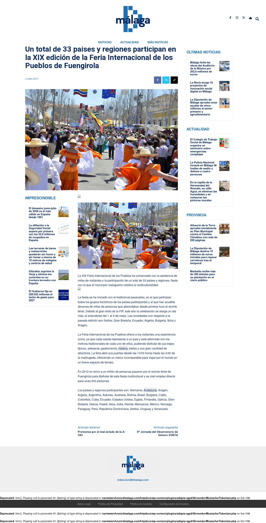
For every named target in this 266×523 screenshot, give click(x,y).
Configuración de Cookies (174, 504)
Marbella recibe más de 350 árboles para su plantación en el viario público (203, 275)
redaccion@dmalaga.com (133, 480)
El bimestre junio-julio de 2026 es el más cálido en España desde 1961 (42, 212)
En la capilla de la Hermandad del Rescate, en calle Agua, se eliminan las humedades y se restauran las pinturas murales (203, 191)
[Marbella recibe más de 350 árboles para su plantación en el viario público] (224, 275)
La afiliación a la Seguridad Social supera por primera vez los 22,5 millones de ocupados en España (42, 232)
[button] (257, 18)
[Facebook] (230, 17)
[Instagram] (237, 17)
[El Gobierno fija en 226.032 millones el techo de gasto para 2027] (63, 295)
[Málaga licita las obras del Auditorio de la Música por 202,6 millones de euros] (224, 66)
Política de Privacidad (110, 504)
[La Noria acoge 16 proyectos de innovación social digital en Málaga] (224, 86)
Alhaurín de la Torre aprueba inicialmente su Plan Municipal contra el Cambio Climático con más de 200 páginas (203, 232)
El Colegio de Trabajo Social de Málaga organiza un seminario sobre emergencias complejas (203, 146)
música (123, 348)
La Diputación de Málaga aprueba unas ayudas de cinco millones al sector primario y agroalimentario (203, 106)
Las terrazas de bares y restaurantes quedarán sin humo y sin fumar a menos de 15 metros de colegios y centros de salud (42, 255)
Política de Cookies (141, 504)
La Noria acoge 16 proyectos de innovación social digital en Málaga (201, 86)
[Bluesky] (250, 17)
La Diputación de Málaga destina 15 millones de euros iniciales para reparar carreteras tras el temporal (203, 255)
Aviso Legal (84, 504)
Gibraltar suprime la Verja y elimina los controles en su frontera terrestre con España (42, 277)
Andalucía (150, 390)
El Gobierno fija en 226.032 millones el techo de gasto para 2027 (41, 295)
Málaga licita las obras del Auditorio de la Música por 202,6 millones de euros (202, 68)
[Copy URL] (174, 80)
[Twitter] (243, 17)
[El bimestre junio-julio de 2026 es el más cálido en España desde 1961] (63, 212)
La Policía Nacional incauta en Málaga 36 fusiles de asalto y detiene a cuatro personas (203, 168)
